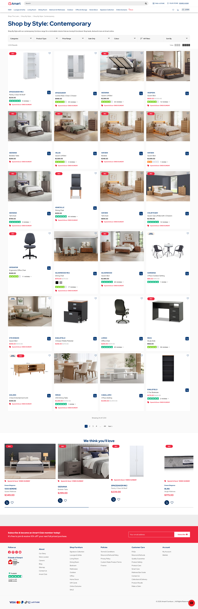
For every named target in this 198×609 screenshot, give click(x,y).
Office (72, 576)
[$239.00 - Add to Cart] (113, 499)
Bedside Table (14, 156)
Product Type (41, 39)
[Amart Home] (14, 3)
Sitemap (42, 567)
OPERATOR (13, 267)
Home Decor (74, 579)
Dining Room (74, 562)
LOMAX (104, 338)
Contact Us (43, 571)
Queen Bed (151, 96)
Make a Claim (136, 586)
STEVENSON (14, 338)
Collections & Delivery (139, 579)
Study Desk (151, 341)
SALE (72, 590)
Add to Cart (7, 502)
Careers (42, 560)
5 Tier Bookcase (153, 392)
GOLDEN (12, 395)
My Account (166, 552)
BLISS (167, 489)
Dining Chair (59, 210)
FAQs (134, 552)
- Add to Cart (60, 500)
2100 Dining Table (61, 398)
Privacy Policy (105, 559)
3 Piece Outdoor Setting (156, 276)
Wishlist (165, 555)
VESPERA (151, 93)
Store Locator (44, 557)
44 (105, 426)
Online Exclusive (75, 586)
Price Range (66, 39)
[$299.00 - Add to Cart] (60, 500)
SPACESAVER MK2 (16, 92)
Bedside (104, 156)
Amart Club (43, 574)
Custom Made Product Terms (111, 562)
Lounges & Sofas (76, 555)
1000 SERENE (11, 489)
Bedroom (73, 565)
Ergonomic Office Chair (17, 270)
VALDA (57, 153)
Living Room (74, 559)
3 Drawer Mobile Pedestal (64, 341)
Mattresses (74, 569)
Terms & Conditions (107, 552)
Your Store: (179, 3)
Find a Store (160, 3)
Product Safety (137, 562)
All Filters (146, 39)
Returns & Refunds (138, 555)
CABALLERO (106, 395)
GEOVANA (105, 93)
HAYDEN (104, 153)
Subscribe (181, 534)
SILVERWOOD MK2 (62, 273)
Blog (40, 564)
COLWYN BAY (152, 213)
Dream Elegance (10, 485)
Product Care (136, 565)
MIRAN (57, 395)
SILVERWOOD (106, 273)
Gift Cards (73, 583)
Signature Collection (77, 552)
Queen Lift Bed (106, 96)
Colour (116, 39)
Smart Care (136, 569)
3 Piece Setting (106, 398)
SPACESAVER (60, 93)
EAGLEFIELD (60, 338)
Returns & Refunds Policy (109, 555)
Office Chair (105, 341)
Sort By (169, 39)
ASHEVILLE (59, 207)
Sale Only (91, 39)
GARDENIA (151, 273)
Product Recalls (137, 583)
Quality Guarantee (138, 559)
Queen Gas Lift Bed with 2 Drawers (159, 216)
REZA (149, 338)
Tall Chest (12, 216)
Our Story (42, 553)
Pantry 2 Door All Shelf (17, 95)
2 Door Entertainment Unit (18, 398)
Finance (103, 565)
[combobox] (86, 3)
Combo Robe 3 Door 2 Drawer (66, 96)
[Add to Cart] (7, 502)
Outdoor (73, 572)
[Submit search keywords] (146, 3)
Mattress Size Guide (139, 572)
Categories (14, 39)
